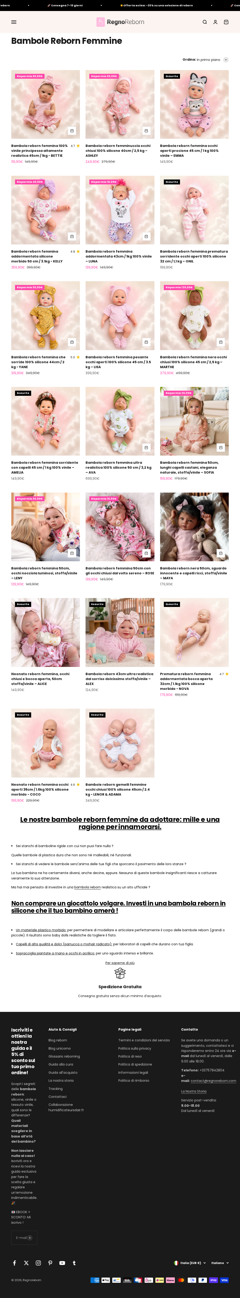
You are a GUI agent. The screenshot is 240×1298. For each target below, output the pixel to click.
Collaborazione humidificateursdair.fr (66, 1107)
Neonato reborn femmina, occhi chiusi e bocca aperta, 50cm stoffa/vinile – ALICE (40, 679)
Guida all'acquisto (63, 1072)
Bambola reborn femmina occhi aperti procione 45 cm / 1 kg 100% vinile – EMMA (189, 150)
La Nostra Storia (193, 1091)
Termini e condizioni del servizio (144, 1040)
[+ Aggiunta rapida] (72, 131)
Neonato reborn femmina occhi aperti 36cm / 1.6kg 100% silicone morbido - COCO (40, 789)
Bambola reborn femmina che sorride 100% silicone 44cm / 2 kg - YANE (38, 362)
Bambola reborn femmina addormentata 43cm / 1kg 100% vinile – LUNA (119, 256)
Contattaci (58, 1096)
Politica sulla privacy (134, 1048)
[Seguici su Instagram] (38, 1263)
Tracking (56, 1088)
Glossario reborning (64, 1056)
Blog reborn (58, 1040)
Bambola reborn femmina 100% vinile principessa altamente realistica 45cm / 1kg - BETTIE (39, 150)
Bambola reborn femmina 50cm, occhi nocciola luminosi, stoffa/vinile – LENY (44, 573)
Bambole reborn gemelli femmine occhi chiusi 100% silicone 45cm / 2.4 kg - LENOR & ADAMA (118, 789)
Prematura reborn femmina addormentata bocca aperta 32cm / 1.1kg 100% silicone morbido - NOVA (186, 681)
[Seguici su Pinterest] (50, 1263)
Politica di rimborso (133, 1080)
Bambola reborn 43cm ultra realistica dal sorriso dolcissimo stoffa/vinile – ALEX (119, 679)
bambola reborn (87, 887)
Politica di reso (130, 1056)
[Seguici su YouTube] (62, 1263)
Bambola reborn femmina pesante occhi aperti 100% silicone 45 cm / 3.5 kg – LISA (118, 362)
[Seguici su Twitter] (26, 1263)
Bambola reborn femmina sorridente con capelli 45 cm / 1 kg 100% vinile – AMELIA (44, 467)
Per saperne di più (120, 963)
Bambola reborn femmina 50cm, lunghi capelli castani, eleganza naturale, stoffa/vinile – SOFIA (189, 467)
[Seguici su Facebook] (14, 1263)
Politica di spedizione (135, 1064)
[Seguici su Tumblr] (74, 1263)
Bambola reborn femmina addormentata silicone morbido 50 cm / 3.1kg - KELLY (37, 256)
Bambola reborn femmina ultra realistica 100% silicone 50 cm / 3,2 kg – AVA (118, 467)
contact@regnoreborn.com (213, 1080)
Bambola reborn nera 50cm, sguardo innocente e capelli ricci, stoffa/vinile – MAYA (193, 573)
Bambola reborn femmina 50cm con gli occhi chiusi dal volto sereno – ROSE (120, 571)
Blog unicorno (60, 1048)
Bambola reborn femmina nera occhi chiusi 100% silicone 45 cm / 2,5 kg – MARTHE (193, 362)
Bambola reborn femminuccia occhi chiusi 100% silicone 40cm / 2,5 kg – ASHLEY (118, 150)
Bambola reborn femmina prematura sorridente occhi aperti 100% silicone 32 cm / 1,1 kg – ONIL (194, 256)
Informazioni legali (133, 1072)
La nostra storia (61, 1080)
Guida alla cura (61, 1064)
